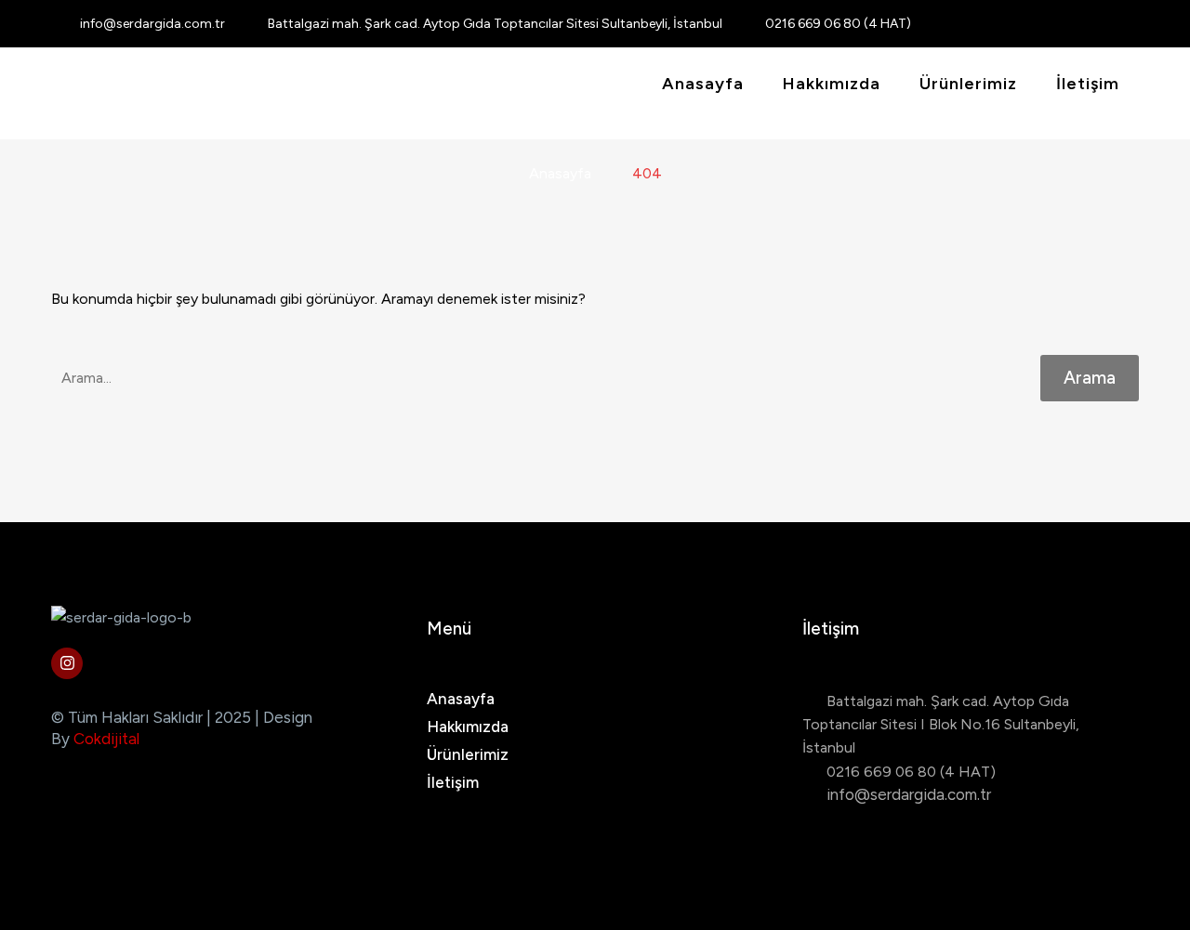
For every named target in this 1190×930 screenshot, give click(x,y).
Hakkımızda (831, 83)
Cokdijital (106, 738)
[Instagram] (67, 663)
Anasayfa (703, 83)
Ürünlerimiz (968, 83)
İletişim (1087, 83)
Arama (1090, 377)
